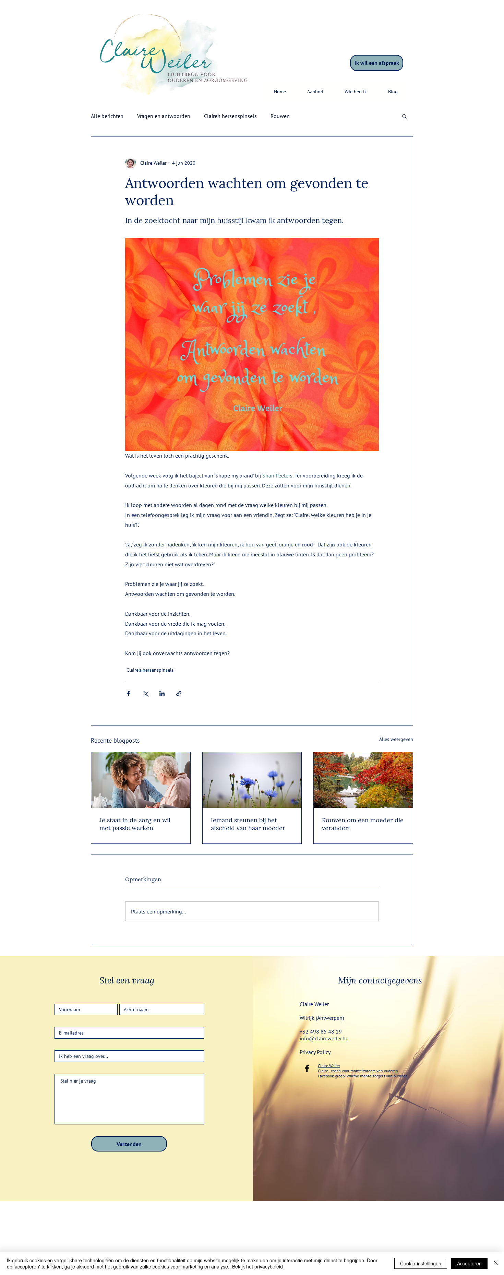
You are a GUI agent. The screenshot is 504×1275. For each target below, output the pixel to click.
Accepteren (469, 1263)
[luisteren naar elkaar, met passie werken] (140, 780)
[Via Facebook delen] (128, 693)
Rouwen (280, 116)
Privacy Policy (315, 1052)
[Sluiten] (496, 1263)
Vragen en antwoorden (163, 116)
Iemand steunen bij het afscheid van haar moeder (248, 824)
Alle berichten (107, 116)
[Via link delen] (179, 693)
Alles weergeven (396, 739)
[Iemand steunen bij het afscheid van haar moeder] (252, 780)
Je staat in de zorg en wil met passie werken (134, 824)
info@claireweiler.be (324, 1038)
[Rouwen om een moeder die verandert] (363, 780)
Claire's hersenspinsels (230, 116)
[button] (315, 91)
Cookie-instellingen (420, 1263)
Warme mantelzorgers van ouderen (377, 1075)
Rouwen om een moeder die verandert (363, 824)
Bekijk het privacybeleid (257, 1266)
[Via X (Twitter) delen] (145, 693)
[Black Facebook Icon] (307, 1068)
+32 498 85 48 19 (321, 1031)
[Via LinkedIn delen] (162, 693)
